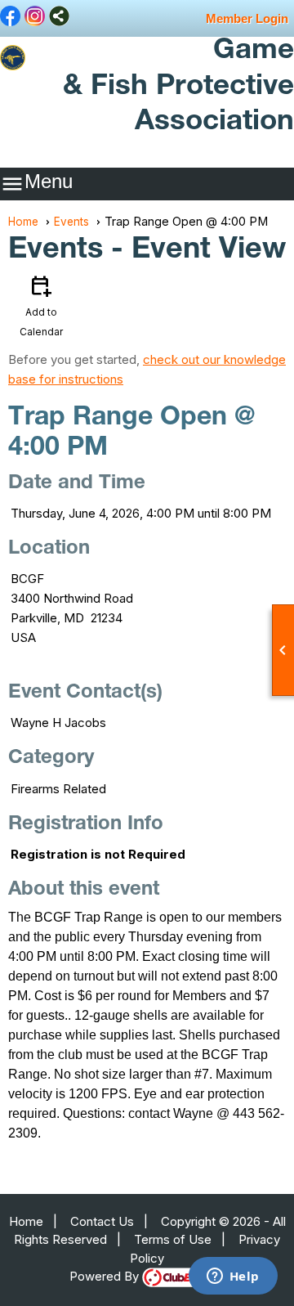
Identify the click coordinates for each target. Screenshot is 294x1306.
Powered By (105, 1276)
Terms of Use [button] (173, 1239)
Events (71, 221)
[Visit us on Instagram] (34, 17)
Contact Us (102, 1221)
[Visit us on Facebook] (10, 17)
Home (23, 221)
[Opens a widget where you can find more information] (233, 1277)
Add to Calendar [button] (41, 305)
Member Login (247, 18)
